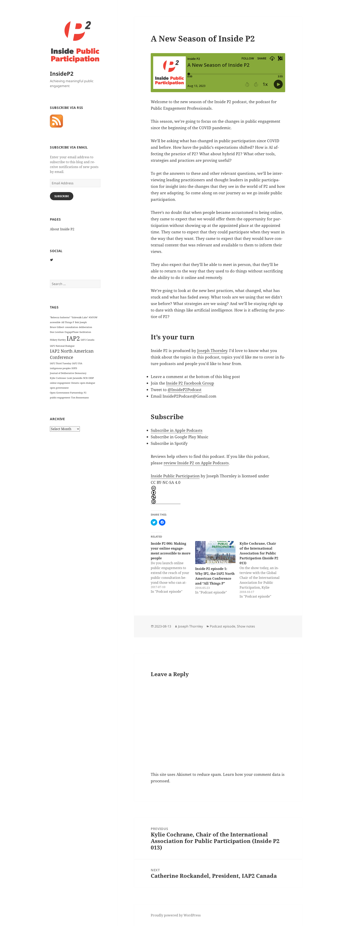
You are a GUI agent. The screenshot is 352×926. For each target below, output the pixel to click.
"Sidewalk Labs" (79, 317)
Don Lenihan (57, 332)
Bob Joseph (81, 322)
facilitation (85, 332)
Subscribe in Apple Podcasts (176, 430)
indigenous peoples (60, 368)
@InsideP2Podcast (184, 389)
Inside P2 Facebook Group (190, 383)
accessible (55, 322)
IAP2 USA (77, 363)
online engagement (60, 383)
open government (59, 387)
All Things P (67, 322)
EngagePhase (72, 332)
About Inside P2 (62, 229)
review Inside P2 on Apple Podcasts (196, 463)
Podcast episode (222, 626)
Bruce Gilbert (57, 327)
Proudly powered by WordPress (176, 915)
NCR (85, 378)
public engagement (60, 397)
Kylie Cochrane (58, 378)
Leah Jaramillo (74, 378)
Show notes (246, 626)
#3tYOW (93, 317)
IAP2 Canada (87, 339)
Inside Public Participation (175, 476)
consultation (71, 327)
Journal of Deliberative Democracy (68, 373)
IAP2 (73, 338)
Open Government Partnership (66, 392)
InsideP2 (61, 73)
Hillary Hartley (58, 339)
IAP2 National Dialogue (62, 345)
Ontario (75, 383)
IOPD (74, 368)
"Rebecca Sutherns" (60, 317)
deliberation (85, 327)
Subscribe (61, 196)
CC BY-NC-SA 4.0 (165, 482)
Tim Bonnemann (80, 397)
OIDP (91, 378)
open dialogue (87, 383)
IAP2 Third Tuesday (60, 363)
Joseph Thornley (212, 350)
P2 (85, 392)
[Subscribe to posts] (56, 121)
